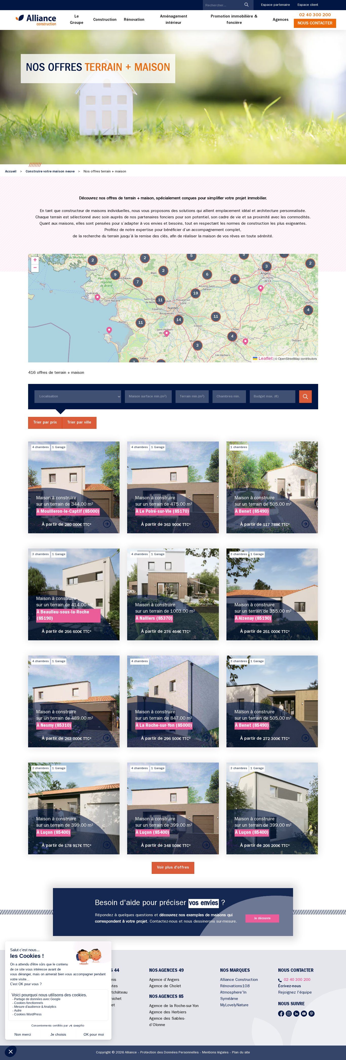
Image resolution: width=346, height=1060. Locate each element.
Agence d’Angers (164, 980)
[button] (260, 288)
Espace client (308, 5)
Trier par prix (45, 423)
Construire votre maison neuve (50, 171)
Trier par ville (79, 423)
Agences (281, 20)
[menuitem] (77, 20)
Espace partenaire (275, 5)
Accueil (10, 171)
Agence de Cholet (165, 986)
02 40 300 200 (315, 15)
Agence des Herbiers (167, 1013)
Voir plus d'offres (173, 868)
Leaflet (265, 359)
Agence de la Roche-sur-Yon (174, 1006)
